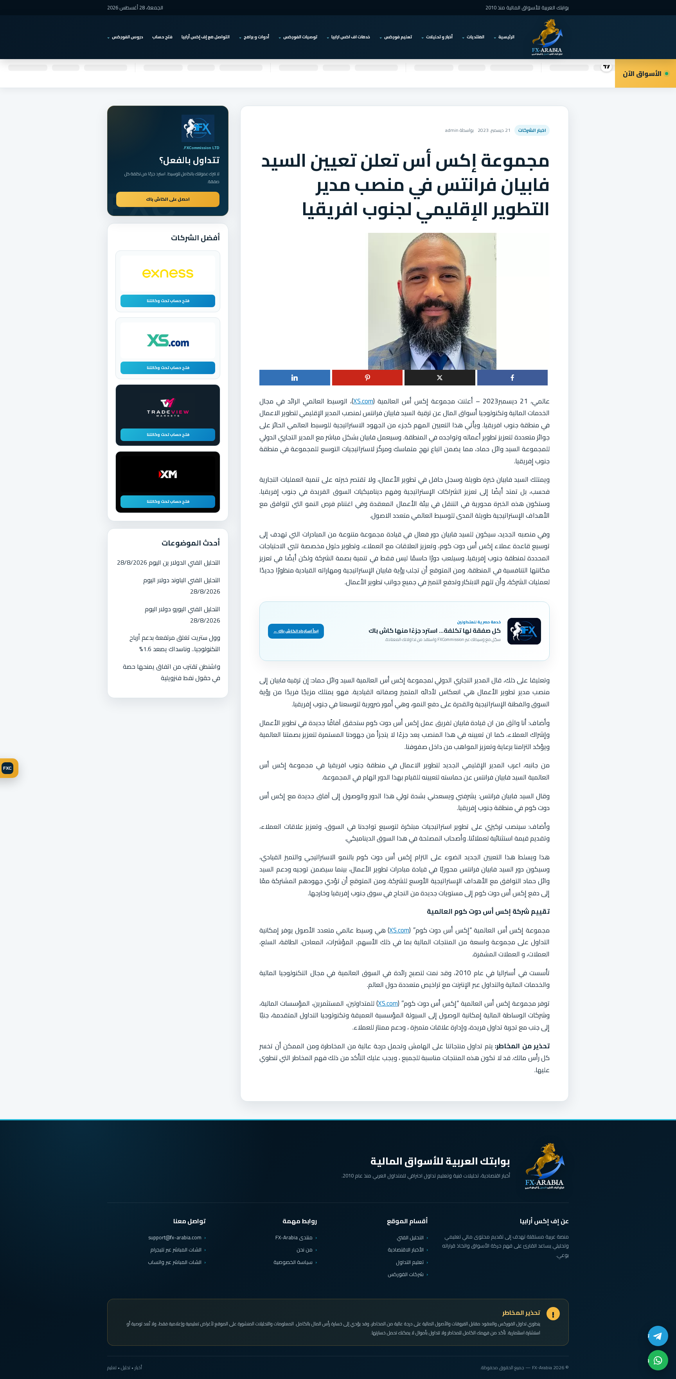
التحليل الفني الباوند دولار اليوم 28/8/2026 (181, 585)
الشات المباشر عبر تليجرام (175, 1249)
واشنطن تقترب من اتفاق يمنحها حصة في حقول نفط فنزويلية (171, 672)
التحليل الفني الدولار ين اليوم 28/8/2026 (168, 562)
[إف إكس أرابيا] (547, 37)
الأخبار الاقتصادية (406, 1249)
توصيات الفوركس (300, 37)
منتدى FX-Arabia (294, 1237)
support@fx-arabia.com (174, 1237)
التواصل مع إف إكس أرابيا (206, 37)
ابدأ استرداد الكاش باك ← (295, 631)
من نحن (305, 1249)
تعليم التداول (410, 1262)
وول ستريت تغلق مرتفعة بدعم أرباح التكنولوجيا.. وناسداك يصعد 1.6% (174, 643)
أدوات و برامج (256, 37)
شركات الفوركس (406, 1274)
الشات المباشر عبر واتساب (174, 1262)
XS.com (363, 401)
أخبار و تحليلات (439, 37)
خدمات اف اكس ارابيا (350, 37)
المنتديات (475, 37)
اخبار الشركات (532, 130)
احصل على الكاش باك (168, 199)
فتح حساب (162, 37)
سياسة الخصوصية (293, 1262)
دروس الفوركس (127, 37)
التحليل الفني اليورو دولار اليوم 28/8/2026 (182, 614)
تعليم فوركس (398, 37)
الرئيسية (506, 37)
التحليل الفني (410, 1237)
